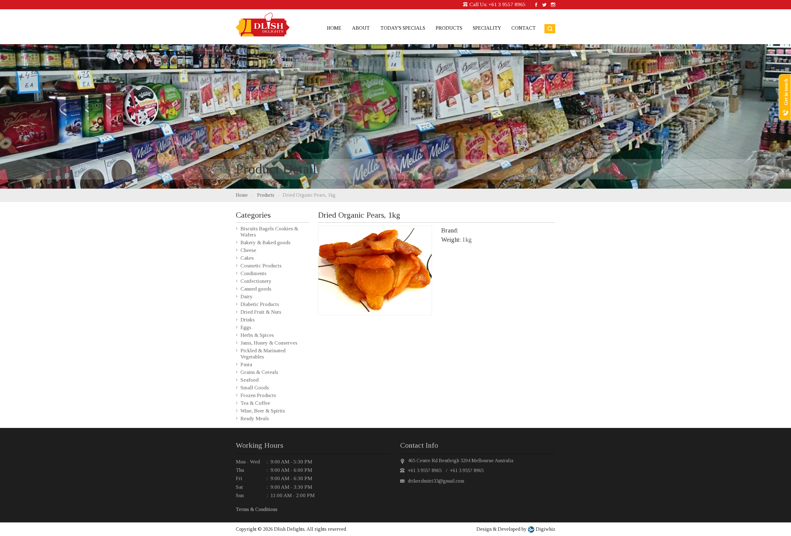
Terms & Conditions (256, 509)
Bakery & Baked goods (265, 242)
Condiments (253, 273)
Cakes (247, 258)
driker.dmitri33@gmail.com (436, 481)
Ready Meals (254, 418)
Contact (523, 28)
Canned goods (255, 289)
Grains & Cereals (259, 372)
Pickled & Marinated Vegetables (263, 354)
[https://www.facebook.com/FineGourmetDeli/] (536, 4)
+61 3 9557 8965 (507, 4)
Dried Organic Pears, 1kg (309, 195)
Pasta (246, 364)
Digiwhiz (545, 529)
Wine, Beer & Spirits (262, 411)
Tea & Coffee (255, 403)
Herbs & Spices (257, 335)
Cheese (248, 250)
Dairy (246, 296)
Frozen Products (258, 395)
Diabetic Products (259, 304)
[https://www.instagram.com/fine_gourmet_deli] (553, 4)
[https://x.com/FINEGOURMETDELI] (544, 4)
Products (449, 28)
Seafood (249, 380)
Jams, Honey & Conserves (268, 343)
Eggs (245, 327)
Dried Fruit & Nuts (260, 312)
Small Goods (254, 388)
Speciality (487, 28)
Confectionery (256, 281)
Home (334, 28)
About (361, 28)
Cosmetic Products (260, 266)
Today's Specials (402, 28)
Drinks (247, 320)
